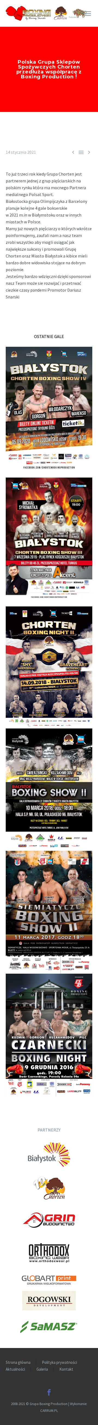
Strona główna (18, 1363)
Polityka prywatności (59, 1363)
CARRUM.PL (49, 1410)
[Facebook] (49, 1392)
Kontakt (66, 1369)
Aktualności (15, 1369)
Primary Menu (87, 14)
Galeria (42, 1369)
